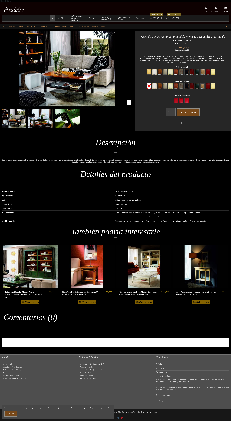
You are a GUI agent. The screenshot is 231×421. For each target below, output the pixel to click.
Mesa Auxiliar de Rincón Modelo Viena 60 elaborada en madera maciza (80, 293)
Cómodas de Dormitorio (89, 373)
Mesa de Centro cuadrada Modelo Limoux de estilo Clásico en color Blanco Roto (138, 293)
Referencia (179, 44)
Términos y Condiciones (12, 367)
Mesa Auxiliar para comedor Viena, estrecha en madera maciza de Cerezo (196, 293)
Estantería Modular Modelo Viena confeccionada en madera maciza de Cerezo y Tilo (24, 294)
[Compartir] (181, 123)
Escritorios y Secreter (88, 378)
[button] (62, 18)
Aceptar (10, 414)
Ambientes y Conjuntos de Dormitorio (94, 370)
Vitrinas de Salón (86, 367)
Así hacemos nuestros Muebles (14, 378)
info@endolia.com (166, 376)
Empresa (6, 373)
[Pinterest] (184, 123)
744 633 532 (164, 372)
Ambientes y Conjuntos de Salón (92, 364)
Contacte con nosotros (11, 376)
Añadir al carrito (190, 112)
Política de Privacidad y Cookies (15, 370)
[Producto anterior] (227, 26)
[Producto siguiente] (228, 26)
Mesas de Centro (86, 376)
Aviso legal (7, 364)
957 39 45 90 (164, 369)
